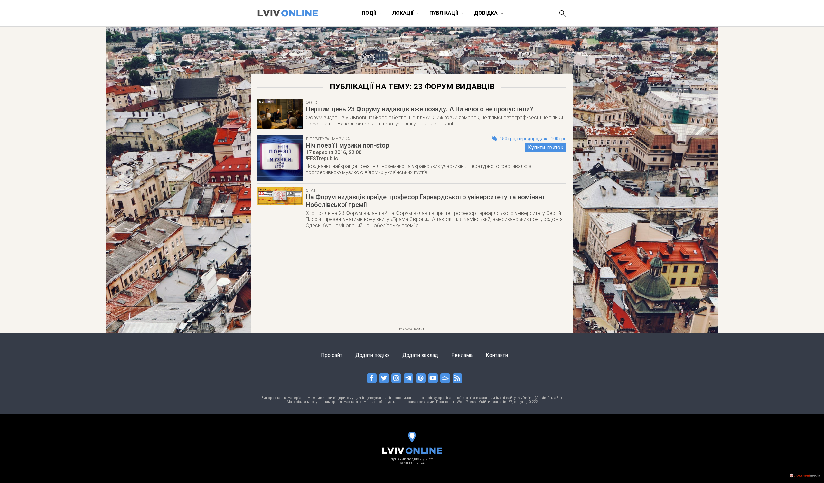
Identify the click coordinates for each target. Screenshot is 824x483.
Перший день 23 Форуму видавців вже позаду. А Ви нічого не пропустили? (419, 109)
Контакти (497, 355)
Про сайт (331, 355)
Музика (341, 139)
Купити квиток (545, 147)
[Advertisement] (412, 280)
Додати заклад (420, 355)
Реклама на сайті (412, 329)
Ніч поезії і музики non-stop (347, 145)
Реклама (462, 355)
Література (318, 139)
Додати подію (372, 355)
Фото (312, 102)
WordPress (466, 402)
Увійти (484, 402)
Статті (313, 190)
